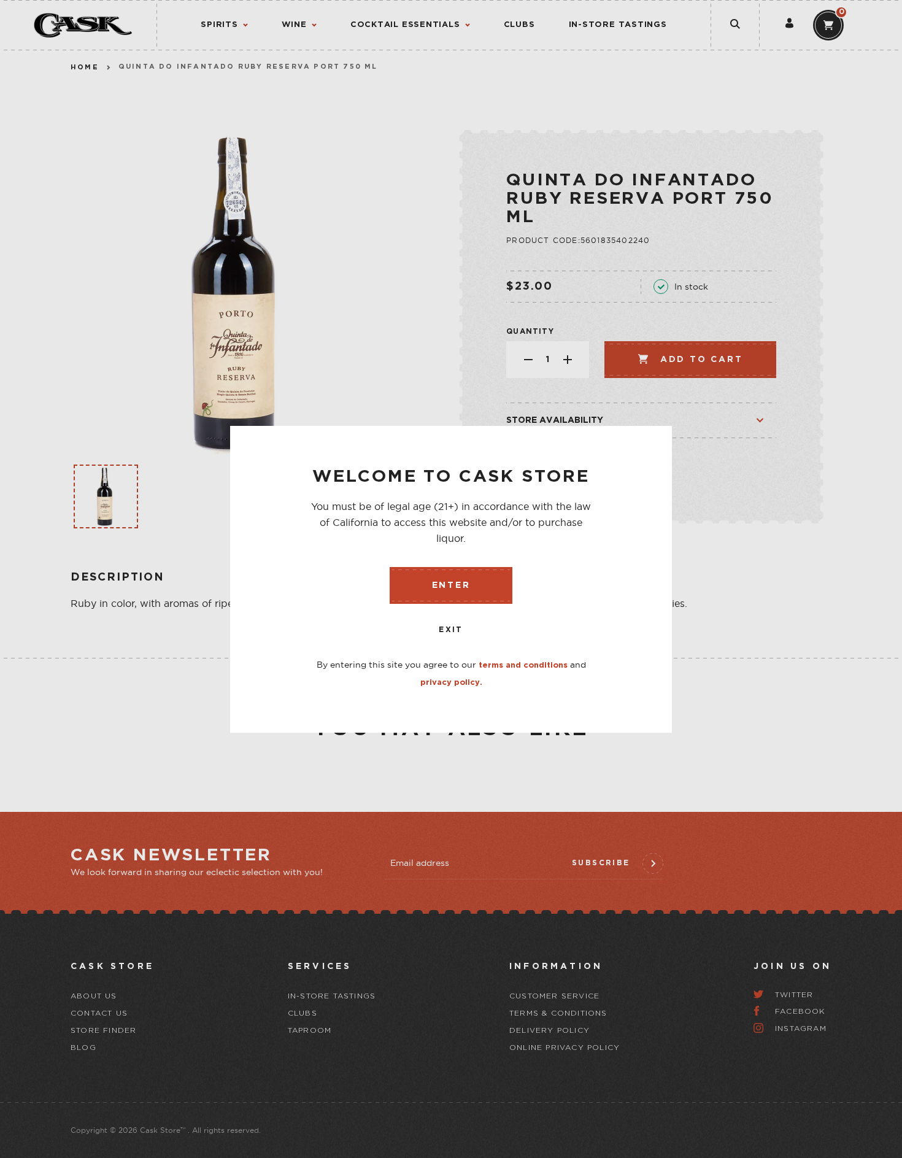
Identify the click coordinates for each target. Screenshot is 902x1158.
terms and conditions (523, 665)
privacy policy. (451, 682)
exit (451, 630)
